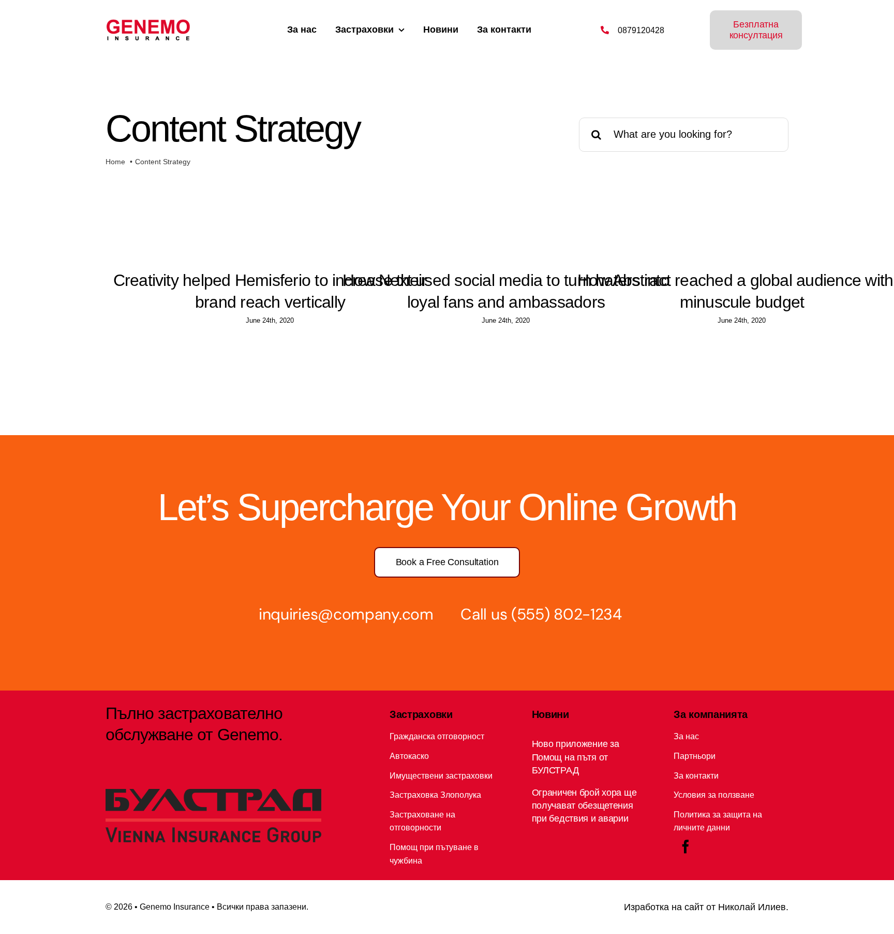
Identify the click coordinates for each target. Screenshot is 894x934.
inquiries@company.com (346, 614)
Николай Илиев (752, 907)
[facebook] (685, 846)
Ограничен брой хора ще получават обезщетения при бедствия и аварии (584, 805)
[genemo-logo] (148, 23)
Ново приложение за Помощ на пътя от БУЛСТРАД (575, 757)
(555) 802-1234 (566, 614)
